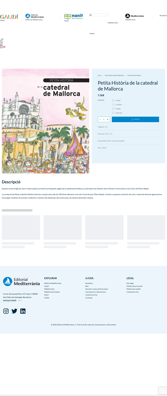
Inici (99, 75)
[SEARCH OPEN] (1, 41)
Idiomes (101, 100)
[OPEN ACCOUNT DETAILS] (1, 44)
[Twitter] (14, 311)
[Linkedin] (23, 311)
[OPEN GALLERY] (45, 121)
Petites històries (134, 75)
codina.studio (111, 325)
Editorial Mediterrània (114, 75)
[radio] (116, 100)
